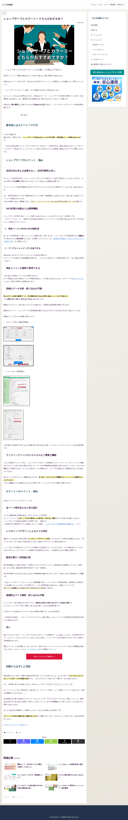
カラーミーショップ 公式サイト (44, 656)
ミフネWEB (7, 5)
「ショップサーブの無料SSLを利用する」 (60, 524)
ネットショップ (10, 732)
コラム (19, 732)
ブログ (100, 4)
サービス (94, 4)
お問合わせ (120, 4)
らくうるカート (33, 649)
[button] (78, 741)
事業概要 (112, 4)
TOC (22, 115)
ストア (106, 4)
